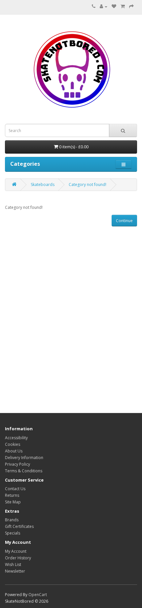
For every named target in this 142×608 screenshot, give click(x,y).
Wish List (13, 564)
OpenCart (37, 594)
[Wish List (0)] (114, 6)
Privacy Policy (17, 464)
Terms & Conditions (23, 471)
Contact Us (15, 488)
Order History (18, 558)
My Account (15, 551)
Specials (12, 533)
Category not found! (87, 184)
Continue (124, 220)
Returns (12, 495)
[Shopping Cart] (123, 6)
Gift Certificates (19, 526)
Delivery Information (24, 457)
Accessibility (16, 438)
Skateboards (42, 184)
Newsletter (15, 571)
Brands (11, 520)
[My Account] (103, 6)
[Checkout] (131, 6)
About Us (13, 451)
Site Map (13, 502)
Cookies (12, 444)
